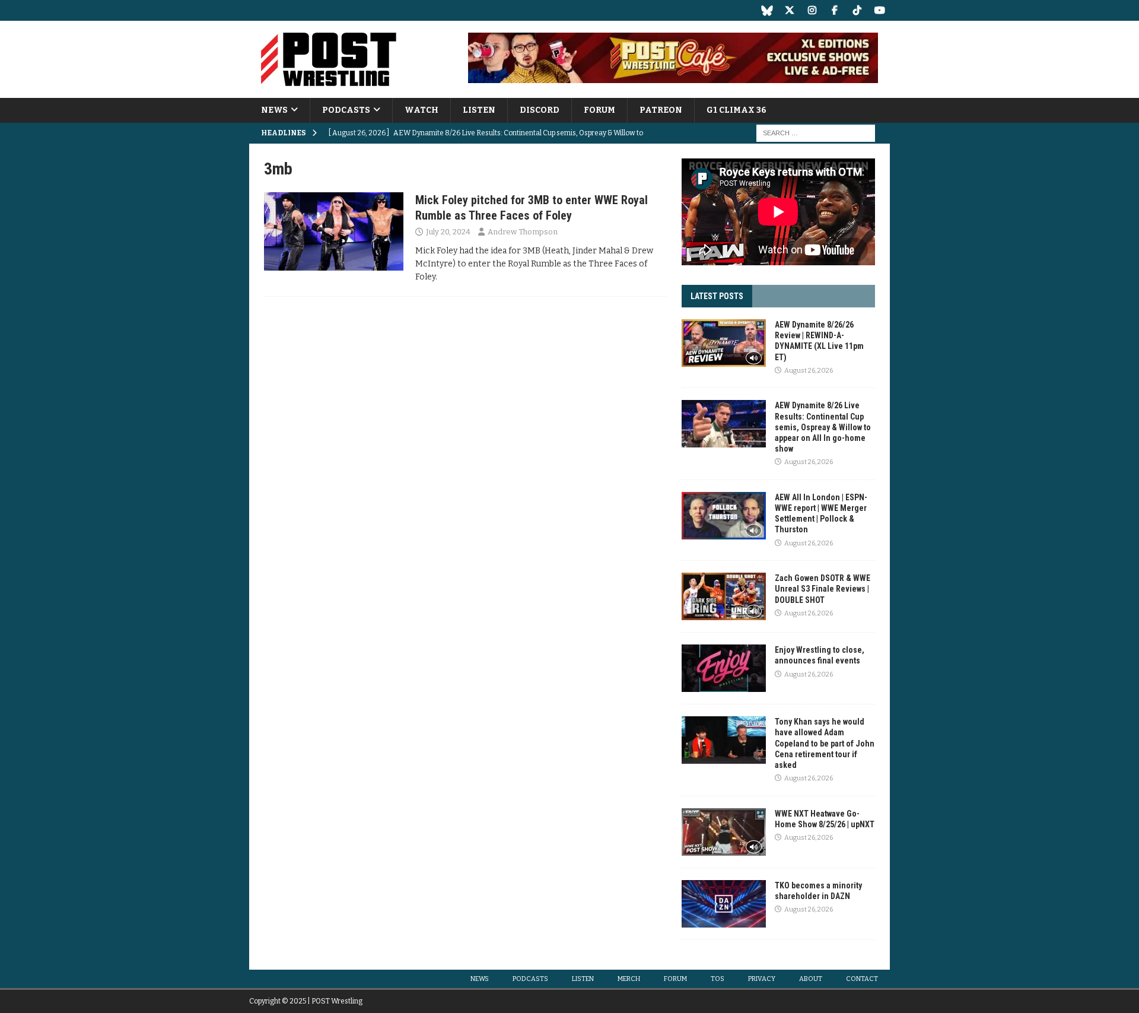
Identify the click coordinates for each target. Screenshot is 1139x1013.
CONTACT (862, 979)
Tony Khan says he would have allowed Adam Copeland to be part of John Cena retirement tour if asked (824, 743)
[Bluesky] (766, 10)
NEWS (274, 110)
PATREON (661, 110)
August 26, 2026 (808, 370)
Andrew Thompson (523, 231)
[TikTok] (857, 10)
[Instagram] (811, 10)
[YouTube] (879, 10)
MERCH (629, 979)
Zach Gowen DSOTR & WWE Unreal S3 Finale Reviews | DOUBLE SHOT (822, 588)
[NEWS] (333, 231)
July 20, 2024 (448, 231)
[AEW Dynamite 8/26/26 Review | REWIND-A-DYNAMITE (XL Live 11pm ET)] (724, 343)
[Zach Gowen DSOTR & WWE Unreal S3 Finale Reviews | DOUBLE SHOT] (724, 596)
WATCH (421, 110)
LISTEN (479, 110)
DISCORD (539, 110)
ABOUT (810, 979)
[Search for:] (815, 133)
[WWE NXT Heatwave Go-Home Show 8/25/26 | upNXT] (724, 832)
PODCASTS (346, 110)
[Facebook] (834, 10)
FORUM (599, 110)
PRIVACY (761, 979)
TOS (717, 979)
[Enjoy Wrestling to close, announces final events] (724, 668)
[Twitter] (789, 10)
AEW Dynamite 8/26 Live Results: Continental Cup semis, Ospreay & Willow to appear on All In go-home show (823, 427)
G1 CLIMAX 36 (736, 110)
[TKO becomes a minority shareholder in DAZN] (724, 904)
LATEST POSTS (717, 296)
